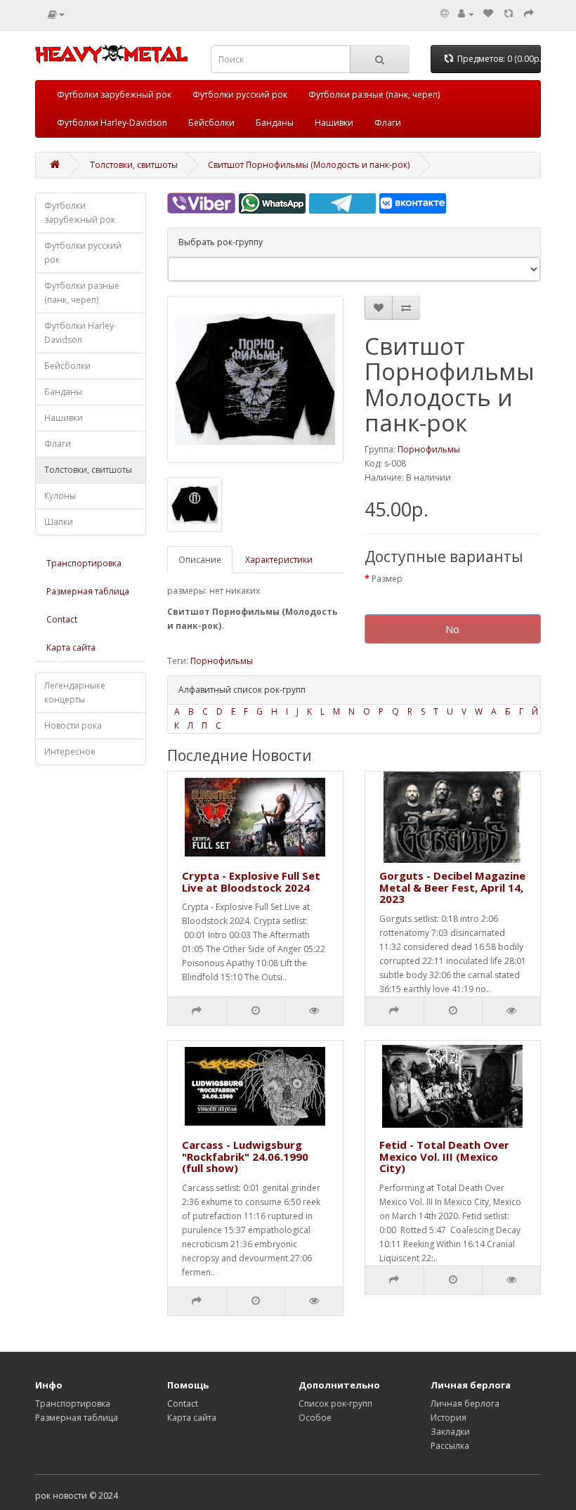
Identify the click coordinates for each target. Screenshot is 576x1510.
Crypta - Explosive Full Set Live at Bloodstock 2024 (251, 881)
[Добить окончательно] (529, 14)
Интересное (70, 751)
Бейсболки (211, 123)
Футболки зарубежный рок (114, 94)
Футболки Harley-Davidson (112, 123)
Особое (315, 1418)
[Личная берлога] (466, 14)
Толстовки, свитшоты (134, 165)
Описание (199, 560)
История (448, 1418)
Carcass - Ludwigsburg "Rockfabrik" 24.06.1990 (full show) (245, 1156)
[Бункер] (508, 14)
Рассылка (450, 1446)
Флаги (387, 123)
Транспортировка (84, 563)
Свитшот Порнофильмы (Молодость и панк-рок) (309, 165)
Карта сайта (71, 647)
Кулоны (60, 496)
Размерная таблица (87, 591)
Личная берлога (465, 1404)
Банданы (275, 123)
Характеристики (279, 560)
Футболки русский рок (239, 94)
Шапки (58, 522)
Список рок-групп (335, 1404)
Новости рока (73, 725)
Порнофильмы (429, 449)
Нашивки (334, 123)
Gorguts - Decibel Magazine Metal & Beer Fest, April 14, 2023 (452, 887)
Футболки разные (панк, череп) (374, 94)
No (452, 629)
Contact (61, 619)
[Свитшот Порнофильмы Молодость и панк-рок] (255, 379)
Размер (387, 579)
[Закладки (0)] (488, 14)
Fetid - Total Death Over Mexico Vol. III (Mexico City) (444, 1156)
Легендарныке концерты (74, 692)
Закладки (450, 1432)
